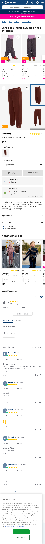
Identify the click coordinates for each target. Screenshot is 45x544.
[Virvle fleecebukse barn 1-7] (5, 153)
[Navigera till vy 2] (37, 117)
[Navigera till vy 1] (37, 95)
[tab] (23, 314)
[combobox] (36, 347)
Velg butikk (13, 194)
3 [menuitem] (24, 491)
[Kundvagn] (37, 2)
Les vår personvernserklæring (14, 526)
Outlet (4, 22)
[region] (21, 519)
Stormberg (6, 134)
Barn (10, 22)
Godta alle (21, 532)
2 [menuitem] (22, 491)
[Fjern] (40, 7)
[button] (6, 371)
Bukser (16, 22)
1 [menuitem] (20, 491)
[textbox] (41, 348)
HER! (31, 17)
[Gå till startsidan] (9, 2)
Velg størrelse (9, 165)
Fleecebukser (26, 22)
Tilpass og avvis (21, 537)
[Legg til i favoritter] (18, 37)
